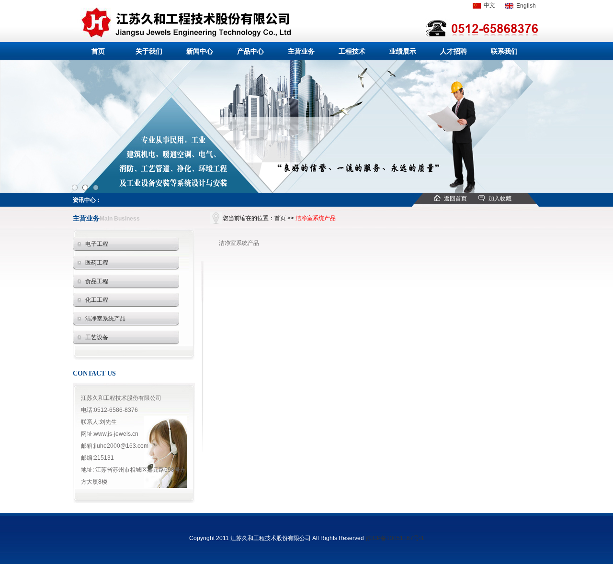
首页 (98, 51)
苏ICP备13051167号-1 (394, 538)
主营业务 (301, 51)
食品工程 (96, 281)
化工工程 (96, 300)
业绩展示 (402, 51)
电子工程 (96, 244)
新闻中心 (199, 51)
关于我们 (149, 51)
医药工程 (96, 262)
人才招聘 (453, 51)
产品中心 (250, 51)
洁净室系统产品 (105, 318)
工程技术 (352, 51)
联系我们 (504, 51)
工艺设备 (96, 337)
